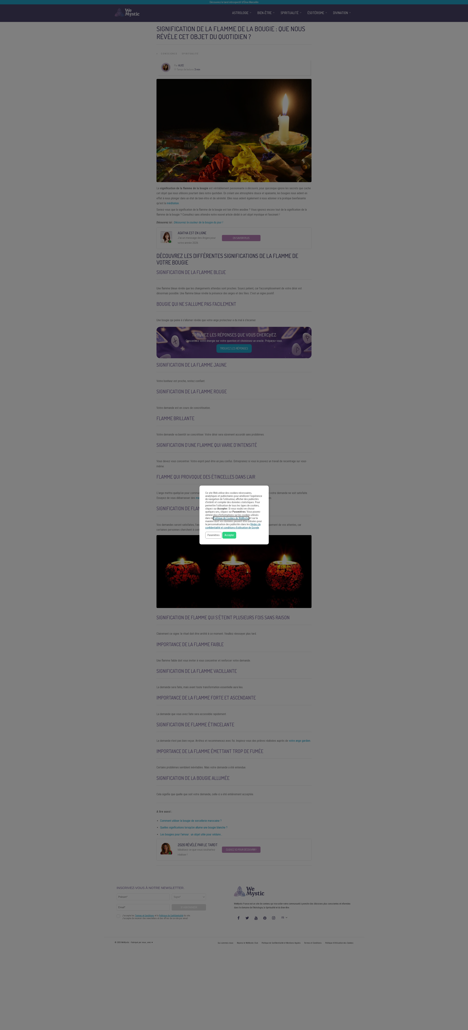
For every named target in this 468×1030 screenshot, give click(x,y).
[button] (213, 535)
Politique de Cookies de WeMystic (231, 518)
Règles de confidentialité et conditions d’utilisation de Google (233, 526)
